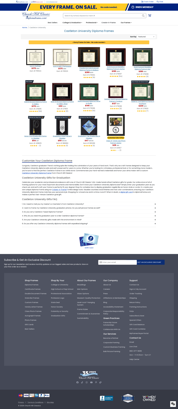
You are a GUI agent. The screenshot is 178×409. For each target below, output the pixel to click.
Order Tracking (135, 293)
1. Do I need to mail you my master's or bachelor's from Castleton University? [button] (53, 204)
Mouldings (81, 285)
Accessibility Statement (113, 307)
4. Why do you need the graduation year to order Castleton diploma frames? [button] (53, 216)
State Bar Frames (32, 298)
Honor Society (57, 307)
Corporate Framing (111, 342)
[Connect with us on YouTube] (91, 382)
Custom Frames (31, 302)
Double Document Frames (35, 293)
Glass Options (83, 293)
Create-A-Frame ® (59, 189)
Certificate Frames (32, 289)
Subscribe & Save (136, 316)
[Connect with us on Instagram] (87, 382)
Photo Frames (30, 320)
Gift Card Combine (137, 329)
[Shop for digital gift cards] (89, 239)
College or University (59, 285)
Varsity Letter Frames (34, 307)
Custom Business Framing (114, 347)
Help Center (134, 359)
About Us (107, 285)
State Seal (55, 302)
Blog (105, 302)
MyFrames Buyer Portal (138, 333)
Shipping (133, 298)
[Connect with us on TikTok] (82, 382)
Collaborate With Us (111, 329)
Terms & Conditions (35, 402)
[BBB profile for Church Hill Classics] (106, 398)
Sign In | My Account (137, 289)
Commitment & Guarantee (88, 314)
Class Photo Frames (33, 311)
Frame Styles (82, 309)
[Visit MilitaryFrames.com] (36, 1)
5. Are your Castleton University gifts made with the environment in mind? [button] (52, 219)
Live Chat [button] (133, 346)
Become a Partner (110, 338)
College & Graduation (72, 22)
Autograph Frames (32, 316)
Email (131, 342)
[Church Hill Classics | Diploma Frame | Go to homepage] (36, 15)
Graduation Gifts (58, 316)
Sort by (133, 37)
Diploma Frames (31, 285)
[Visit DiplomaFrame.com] (22, 1)
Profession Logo (57, 298)
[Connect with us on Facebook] (77, 382)
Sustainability (83, 318)
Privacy (21, 402)
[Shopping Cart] (149, 16)
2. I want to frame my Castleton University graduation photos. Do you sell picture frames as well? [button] (61, 208)
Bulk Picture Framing (111, 351)
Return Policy (134, 302)
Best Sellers (29, 329)
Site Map (50, 402)
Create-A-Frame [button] (108, 22)
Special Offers (135, 320)
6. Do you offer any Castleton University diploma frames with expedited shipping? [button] (55, 223)
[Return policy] (128, 398)
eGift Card (89, 248)
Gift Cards (29, 324)
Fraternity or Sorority (59, 311)
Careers (106, 289)
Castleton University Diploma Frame (36, 173)
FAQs (131, 311)
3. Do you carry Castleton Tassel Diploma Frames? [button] (42, 212)
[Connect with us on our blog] (101, 382)
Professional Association (61, 293)
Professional (91, 22)
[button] (160, 2)
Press (105, 293)
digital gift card (126, 192)
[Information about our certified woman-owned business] (149, 398)
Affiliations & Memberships (114, 298)
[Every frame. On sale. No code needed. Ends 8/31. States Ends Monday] (89, 7)
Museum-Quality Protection (88, 298)
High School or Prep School (62, 289)
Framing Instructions (138, 307)
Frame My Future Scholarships (110, 323)
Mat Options (82, 289)
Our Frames (125, 22)
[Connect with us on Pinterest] (96, 382)
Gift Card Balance (136, 324)
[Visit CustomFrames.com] (51, 1)
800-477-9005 (135, 351)
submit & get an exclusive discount (145, 262)
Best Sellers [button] (52, 22)
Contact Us (134, 285)
